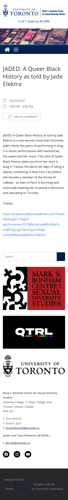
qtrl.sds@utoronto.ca (18, 443)
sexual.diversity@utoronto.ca (22, 428)
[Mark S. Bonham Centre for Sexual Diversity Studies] (7, 49)
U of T (22, 21)
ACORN (45, 21)
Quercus (33, 21)
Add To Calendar (24, 116)
